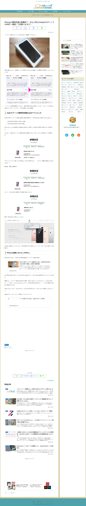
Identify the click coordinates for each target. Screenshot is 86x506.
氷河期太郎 (72, 125)
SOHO (7, 344)
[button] (81, 40)
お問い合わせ (40, 501)
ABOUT (34, 501)
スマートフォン (9, 347)
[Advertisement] (29, 327)
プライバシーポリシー (49, 501)
